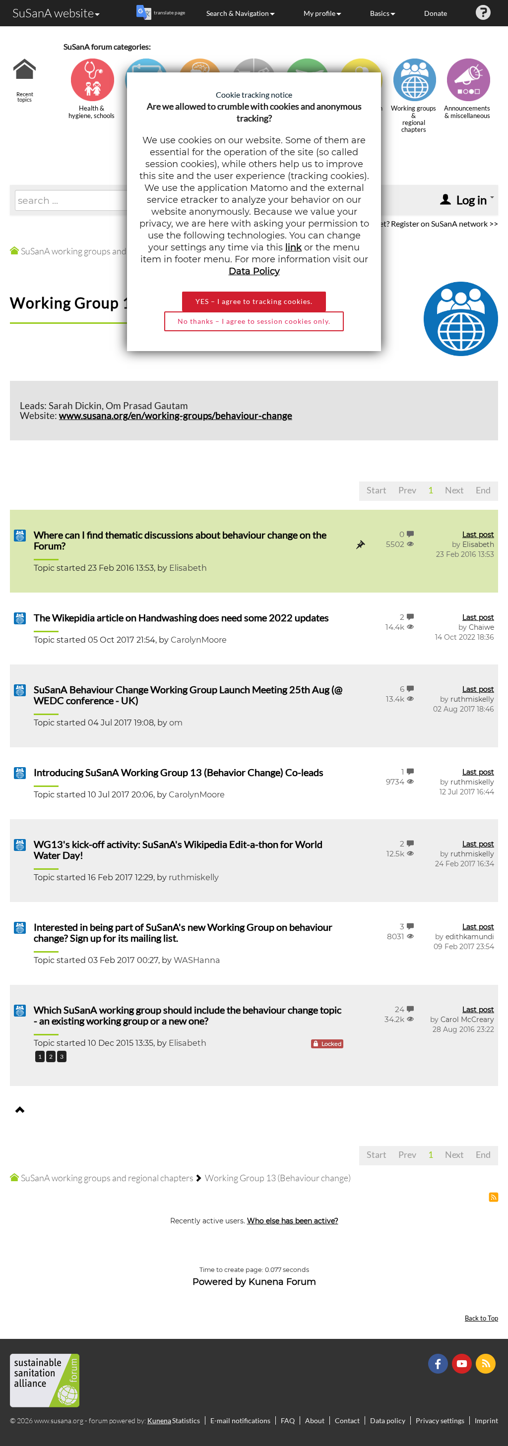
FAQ (288, 1420)
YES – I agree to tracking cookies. (254, 301)
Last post (478, 534)
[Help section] (483, 13)
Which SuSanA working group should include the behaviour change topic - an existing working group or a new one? (187, 1015)
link (293, 247)
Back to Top (481, 1318)
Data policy (387, 1420)
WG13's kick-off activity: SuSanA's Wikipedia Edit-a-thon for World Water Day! (178, 849)
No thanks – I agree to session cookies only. (254, 321)
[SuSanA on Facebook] (439, 1363)
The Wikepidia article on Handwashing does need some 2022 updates (181, 617)
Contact (347, 1420)
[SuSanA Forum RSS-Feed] (487, 1363)
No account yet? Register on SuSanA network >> (416, 223)
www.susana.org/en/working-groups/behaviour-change (175, 415)
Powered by (219, 1281)
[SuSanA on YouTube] (463, 1363)
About (314, 1420)
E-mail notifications (240, 1420)
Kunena (159, 1420)
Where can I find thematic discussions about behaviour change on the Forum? (180, 540)
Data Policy (254, 271)
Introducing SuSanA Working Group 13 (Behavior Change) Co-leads (178, 772)
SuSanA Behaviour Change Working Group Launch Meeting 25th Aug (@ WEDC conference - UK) (188, 694)
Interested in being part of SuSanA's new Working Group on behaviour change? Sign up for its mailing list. (183, 932)
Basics (379, 13)
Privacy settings (440, 1420)
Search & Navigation (237, 13)
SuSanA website (53, 12)
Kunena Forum (282, 1281)
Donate (435, 13)
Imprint (486, 1420)
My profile (319, 13)
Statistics (186, 1420)
